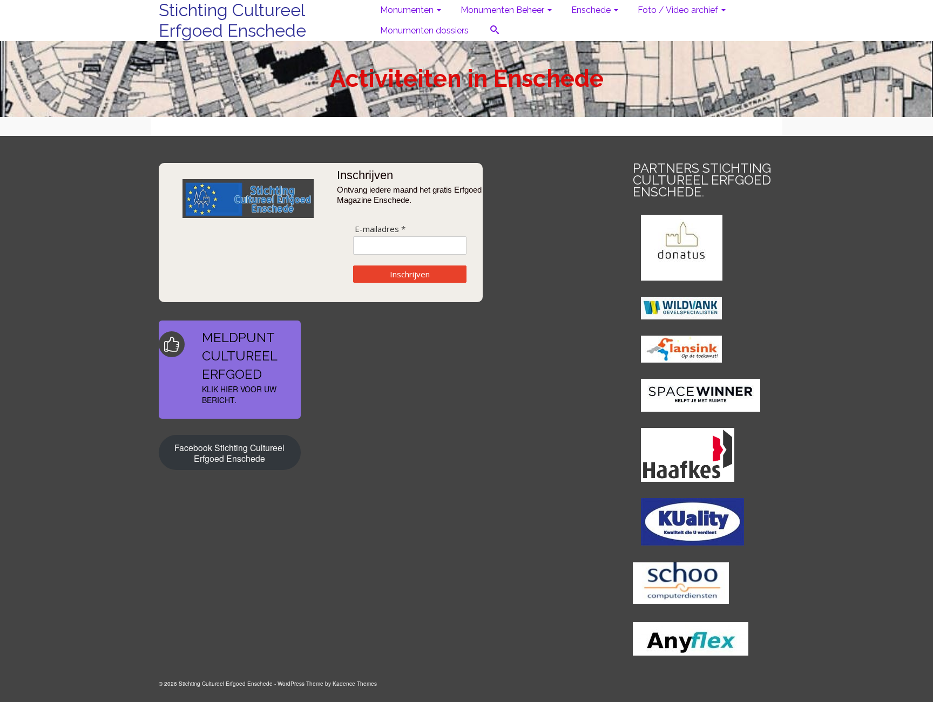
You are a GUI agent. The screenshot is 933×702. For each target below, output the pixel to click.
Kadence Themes (355, 683)
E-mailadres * (380, 229)
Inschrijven (410, 274)
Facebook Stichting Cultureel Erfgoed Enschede (229, 452)
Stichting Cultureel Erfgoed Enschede (232, 20)
